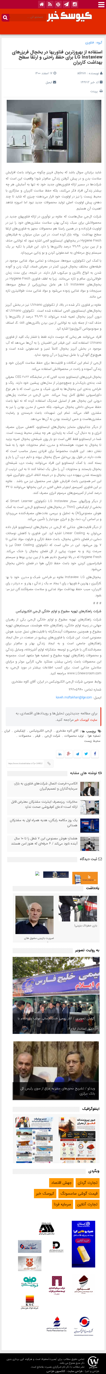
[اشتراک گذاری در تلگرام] (77, 754)
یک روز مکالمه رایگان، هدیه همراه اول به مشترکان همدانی (43, 823)
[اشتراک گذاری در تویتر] (86, 754)
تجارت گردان (88, 1183)
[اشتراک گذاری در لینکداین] (60, 754)
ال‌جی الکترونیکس (40, 730)
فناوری (89, 42)
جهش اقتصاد (61, 1183)
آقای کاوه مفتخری (67, 730)
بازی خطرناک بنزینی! (85, 926)
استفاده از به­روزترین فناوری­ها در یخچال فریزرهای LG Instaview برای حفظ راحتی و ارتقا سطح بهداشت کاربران (57, 57)
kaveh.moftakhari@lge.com (74, 697)
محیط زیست (92, 740)
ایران (7, 730)
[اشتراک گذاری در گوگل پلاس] (68, 754)
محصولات (25, 735)
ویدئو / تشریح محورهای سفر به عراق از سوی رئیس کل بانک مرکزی (57, 1091)
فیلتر (37, 735)
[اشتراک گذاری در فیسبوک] (95, 754)
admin (81, 73)
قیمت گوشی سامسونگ (79, 1193)
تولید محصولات (74, 735)
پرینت (95, 91)
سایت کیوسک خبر (86, 719)
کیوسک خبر (45, 1193)
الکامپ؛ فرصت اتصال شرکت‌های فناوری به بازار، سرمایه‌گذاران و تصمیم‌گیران (45, 786)
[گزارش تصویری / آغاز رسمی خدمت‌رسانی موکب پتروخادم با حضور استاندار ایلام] (56, 995)
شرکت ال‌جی (52, 735)
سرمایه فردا (62, 1204)
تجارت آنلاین (87, 1204)
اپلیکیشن (19, 730)
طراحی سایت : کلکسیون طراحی (65, 1371)
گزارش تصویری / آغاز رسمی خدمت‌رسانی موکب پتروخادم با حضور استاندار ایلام (56, 1023)
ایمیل (49, 82)
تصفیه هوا (94, 735)
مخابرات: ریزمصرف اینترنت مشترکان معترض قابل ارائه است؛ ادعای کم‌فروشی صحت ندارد (44, 804)
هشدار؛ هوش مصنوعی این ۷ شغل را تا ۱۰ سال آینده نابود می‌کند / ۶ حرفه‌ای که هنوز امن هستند (44, 841)
